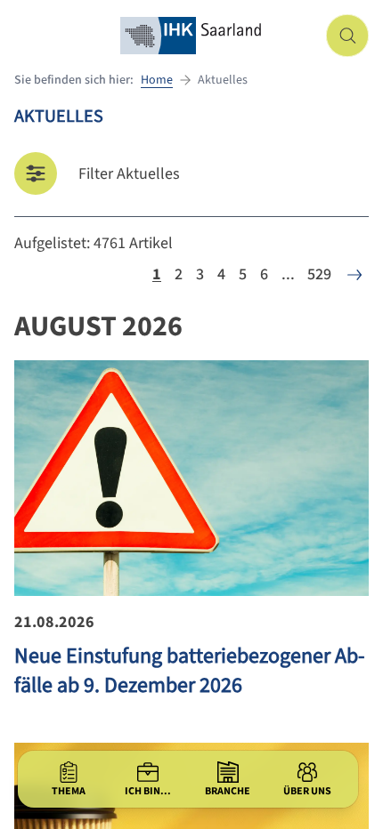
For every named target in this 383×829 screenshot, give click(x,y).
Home (157, 80)
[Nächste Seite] (354, 275)
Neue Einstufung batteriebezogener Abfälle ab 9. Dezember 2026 (189, 670)
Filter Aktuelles (129, 174)
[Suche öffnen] (347, 35)
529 (319, 274)
